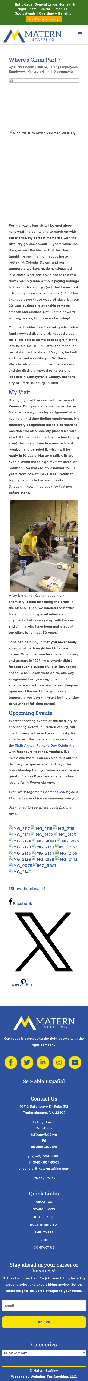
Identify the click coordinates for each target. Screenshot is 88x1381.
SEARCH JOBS (44, 1209)
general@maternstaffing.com (45, 1168)
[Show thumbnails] (27, 888)
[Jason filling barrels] (42, 828)
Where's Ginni (39, 71)
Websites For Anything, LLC (53, 1376)
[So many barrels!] (64, 828)
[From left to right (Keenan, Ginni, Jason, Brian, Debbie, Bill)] (20, 872)
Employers (17, 71)
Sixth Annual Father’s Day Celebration (45, 745)
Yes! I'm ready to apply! (44, 19)
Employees (69, 67)
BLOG (44, 1240)
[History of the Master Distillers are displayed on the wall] (42, 835)
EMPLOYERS (43, 1232)
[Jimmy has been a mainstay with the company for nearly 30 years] (43, 853)
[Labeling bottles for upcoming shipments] (21, 865)
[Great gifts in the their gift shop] (20, 859)
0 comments (63, 71)
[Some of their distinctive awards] (20, 841)
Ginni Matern (24, 67)
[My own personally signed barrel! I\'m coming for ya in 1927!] (66, 859)
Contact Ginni (54, 792)
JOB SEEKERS (43, 1217)
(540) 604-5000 (46, 1156)
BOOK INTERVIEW (44, 1224)
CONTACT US (44, 1247)
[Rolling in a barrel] (20, 847)
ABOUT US (44, 1201)
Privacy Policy (43, 1178)
